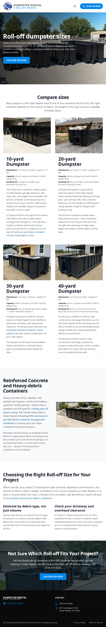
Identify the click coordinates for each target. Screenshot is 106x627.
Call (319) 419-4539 (16, 60)
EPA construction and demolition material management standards (25, 419)
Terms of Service (96, 622)
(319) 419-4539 (66, 603)
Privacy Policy (80, 622)
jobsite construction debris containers (31, 498)
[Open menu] (75, 6)
